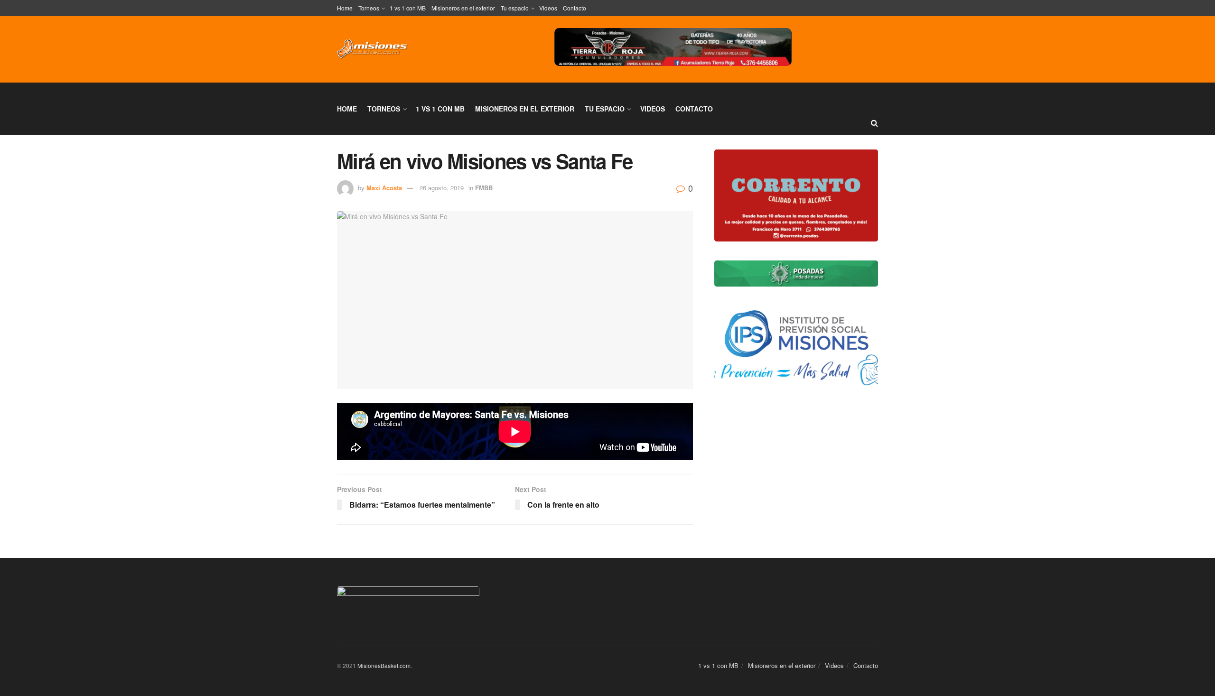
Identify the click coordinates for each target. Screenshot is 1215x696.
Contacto (574, 8)
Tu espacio (515, 8)
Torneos (368, 8)
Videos (548, 8)
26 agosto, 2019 (442, 187)
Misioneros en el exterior (463, 8)
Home (345, 8)
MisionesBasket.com (384, 665)
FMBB (484, 187)
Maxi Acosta (384, 187)
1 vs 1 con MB (408, 8)
